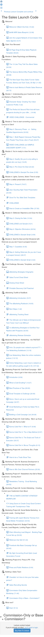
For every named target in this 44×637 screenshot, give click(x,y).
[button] (1, 2)
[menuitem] (1, 5)
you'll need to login (31, 627)
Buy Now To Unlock (22, 630)
